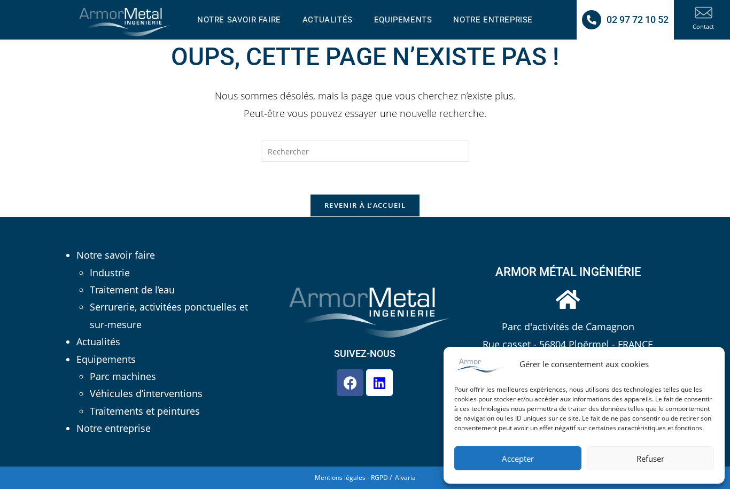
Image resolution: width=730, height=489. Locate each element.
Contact (703, 26)
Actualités (98, 341)
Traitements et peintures (145, 411)
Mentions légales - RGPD (351, 477)
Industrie (110, 272)
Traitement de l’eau (132, 289)
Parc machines (123, 376)
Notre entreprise (113, 428)
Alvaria (405, 477)
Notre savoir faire (115, 255)
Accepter (518, 458)
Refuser (650, 458)
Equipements (106, 359)
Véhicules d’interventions (146, 393)
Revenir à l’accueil (365, 205)
